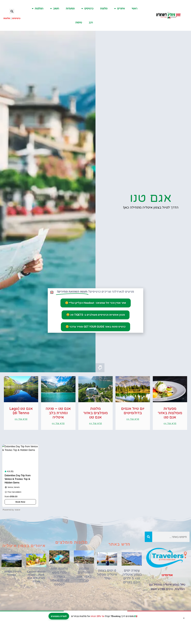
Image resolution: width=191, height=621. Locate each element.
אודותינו (167, 575)
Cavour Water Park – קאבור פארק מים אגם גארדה (36, 576)
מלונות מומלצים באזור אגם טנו (95, 413)
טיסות (78, 22)
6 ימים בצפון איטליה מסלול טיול (107, 574)
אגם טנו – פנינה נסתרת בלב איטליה (58, 413)
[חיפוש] (148, 537)
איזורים (121, 8)
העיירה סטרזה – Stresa (11, 573)
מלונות (103, 8)
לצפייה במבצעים (59, 616)
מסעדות (70, 8)
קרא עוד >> (170, 423)
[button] (11, 11)
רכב (91, 22)
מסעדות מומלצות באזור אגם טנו (170, 413)
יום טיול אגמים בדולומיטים (132, 411)
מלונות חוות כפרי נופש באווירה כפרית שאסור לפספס (59, 576)
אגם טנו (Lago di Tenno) (21, 411)
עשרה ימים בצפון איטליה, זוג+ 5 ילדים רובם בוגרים (132, 576)
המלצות (39, 8)
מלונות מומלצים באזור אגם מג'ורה (84, 574)
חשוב (56, 8)
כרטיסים (88, 8)
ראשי (134, 8)
